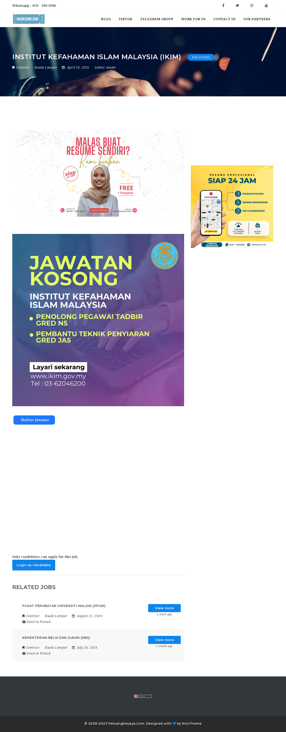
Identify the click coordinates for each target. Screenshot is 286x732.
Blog (106, 19)
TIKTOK (125, 19)
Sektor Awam (105, 67)
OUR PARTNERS (256, 19)
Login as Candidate (34, 565)
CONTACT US (224, 19)
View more (164, 608)
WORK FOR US (193, 19)
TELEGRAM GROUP (156, 19)
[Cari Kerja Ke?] (28, 19)
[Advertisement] (98, 485)
